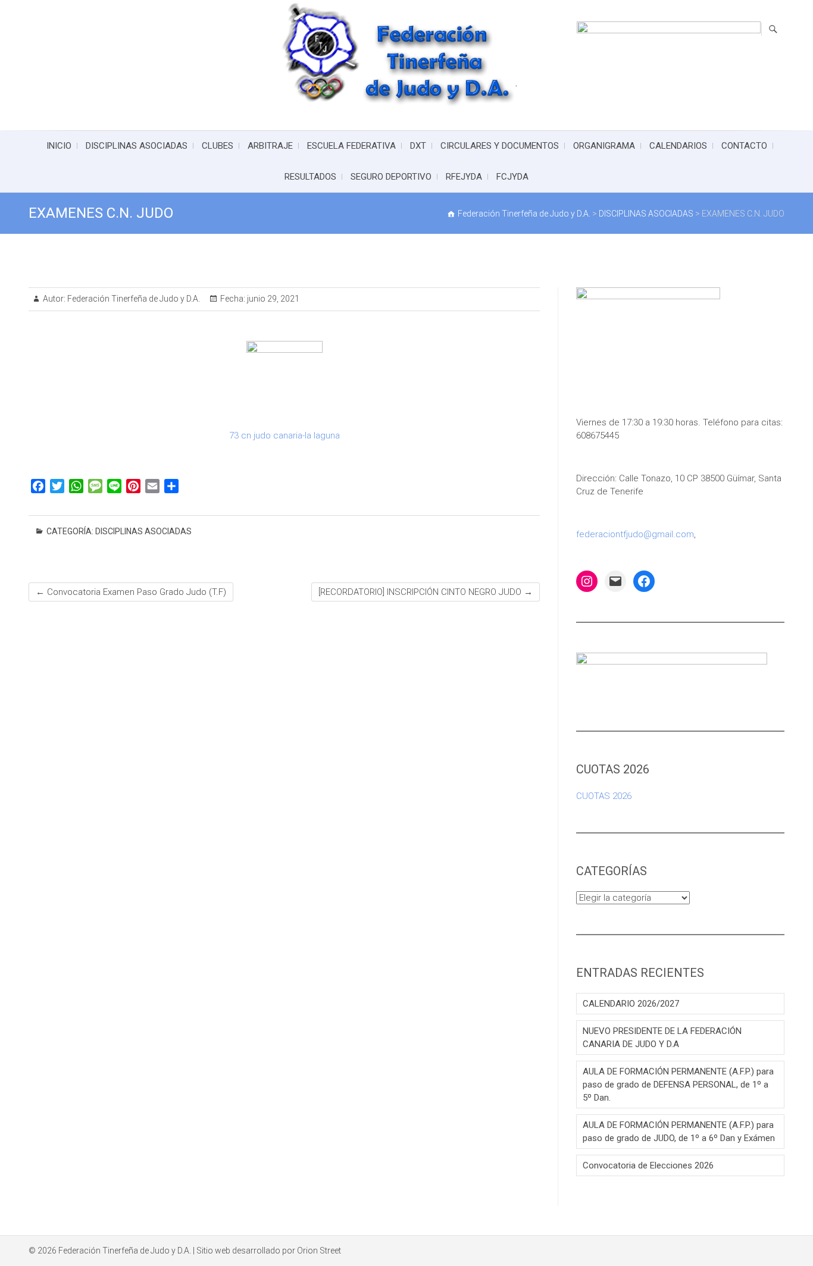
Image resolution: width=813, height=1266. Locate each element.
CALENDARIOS (678, 145)
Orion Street (319, 1250)
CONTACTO (744, 145)
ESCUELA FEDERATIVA (351, 145)
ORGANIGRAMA (604, 145)
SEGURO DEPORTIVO (391, 176)
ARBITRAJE (270, 145)
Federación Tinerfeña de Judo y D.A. (132, 298)
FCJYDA (512, 176)
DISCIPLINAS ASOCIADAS (136, 145)
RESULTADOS (310, 176)
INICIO (58, 145)
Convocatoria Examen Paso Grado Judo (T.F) (131, 592)
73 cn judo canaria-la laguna (284, 435)
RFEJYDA (464, 176)
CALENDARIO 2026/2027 (631, 1003)
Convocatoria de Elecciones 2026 (648, 1165)
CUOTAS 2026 (603, 796)
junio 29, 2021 (272, 298)
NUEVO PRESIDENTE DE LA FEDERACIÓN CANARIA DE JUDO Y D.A (662, 1037)
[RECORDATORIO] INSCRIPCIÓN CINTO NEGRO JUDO (425, 592)
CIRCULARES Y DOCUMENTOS (499, 145)
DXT (418, 145)
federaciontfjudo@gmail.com (635, 534)
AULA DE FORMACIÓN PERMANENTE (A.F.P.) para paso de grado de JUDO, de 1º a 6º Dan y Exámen (679, 1131)
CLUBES (217, 145)
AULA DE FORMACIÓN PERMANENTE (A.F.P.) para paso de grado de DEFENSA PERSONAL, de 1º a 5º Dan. (678, 1084)
